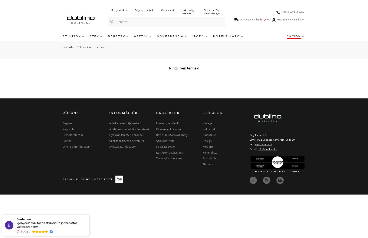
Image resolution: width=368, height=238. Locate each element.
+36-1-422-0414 (263, 144)
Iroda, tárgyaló (165, 147)
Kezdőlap (69, 47)
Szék (95, 36)
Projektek (118, 10)
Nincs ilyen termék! (92, 47)
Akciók (294, 36)
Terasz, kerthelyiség (169, 158)
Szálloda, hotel (165, 141)
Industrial (209, 129)
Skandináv (210, 158)
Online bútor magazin (77, 147)
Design (207, 141)
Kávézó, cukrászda (168, 129)
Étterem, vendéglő (168, 123)
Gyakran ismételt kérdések (126, 135)
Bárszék (117, 36)
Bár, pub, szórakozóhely (172, 135)
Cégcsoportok (144, 10)
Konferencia (171, 36)
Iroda (199, 36)
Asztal (142, 36)
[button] (89, 215)
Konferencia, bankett (169, 152)
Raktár (67, 141)
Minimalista (210, 152)
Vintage (208, 123)
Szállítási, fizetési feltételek (127, 141)
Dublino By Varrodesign (212, 12)
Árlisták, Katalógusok (122, 147)
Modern (208, 147)
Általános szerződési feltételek (129, 129)
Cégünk (67, 123)
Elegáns (208, 164)
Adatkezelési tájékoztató (125, 123)
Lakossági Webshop (188, 12)
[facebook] (254, 179)
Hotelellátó (227, 36)
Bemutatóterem (73, 135)
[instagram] (267, 179)
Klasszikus (210, 135)
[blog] (280, 179)
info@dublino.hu (267, 149)
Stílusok (72, 36)
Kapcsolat (168, 10)
